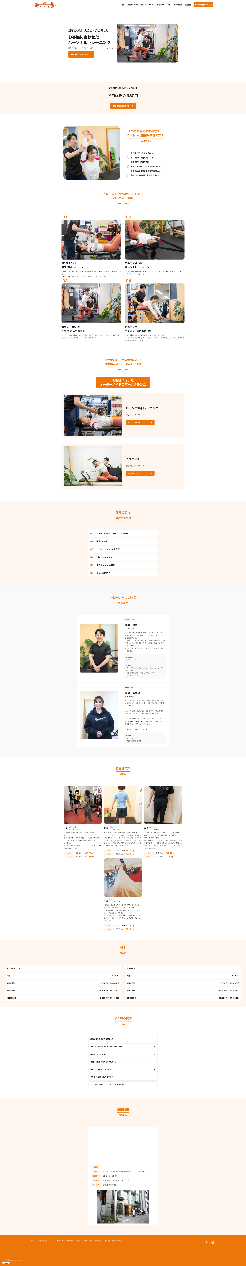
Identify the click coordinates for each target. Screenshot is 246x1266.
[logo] (45, 5)
